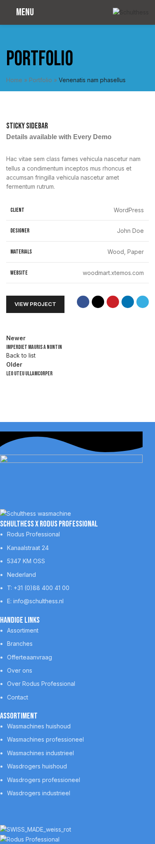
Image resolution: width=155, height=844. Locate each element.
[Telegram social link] (142, 302)
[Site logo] (131, 11)
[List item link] (71, 568)
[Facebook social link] (83, 302)
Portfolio (40, 79)
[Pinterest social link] (113, 302)
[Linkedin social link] (128, 302)
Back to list (21, 355)
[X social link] (98, 302)
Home (14, 79)
